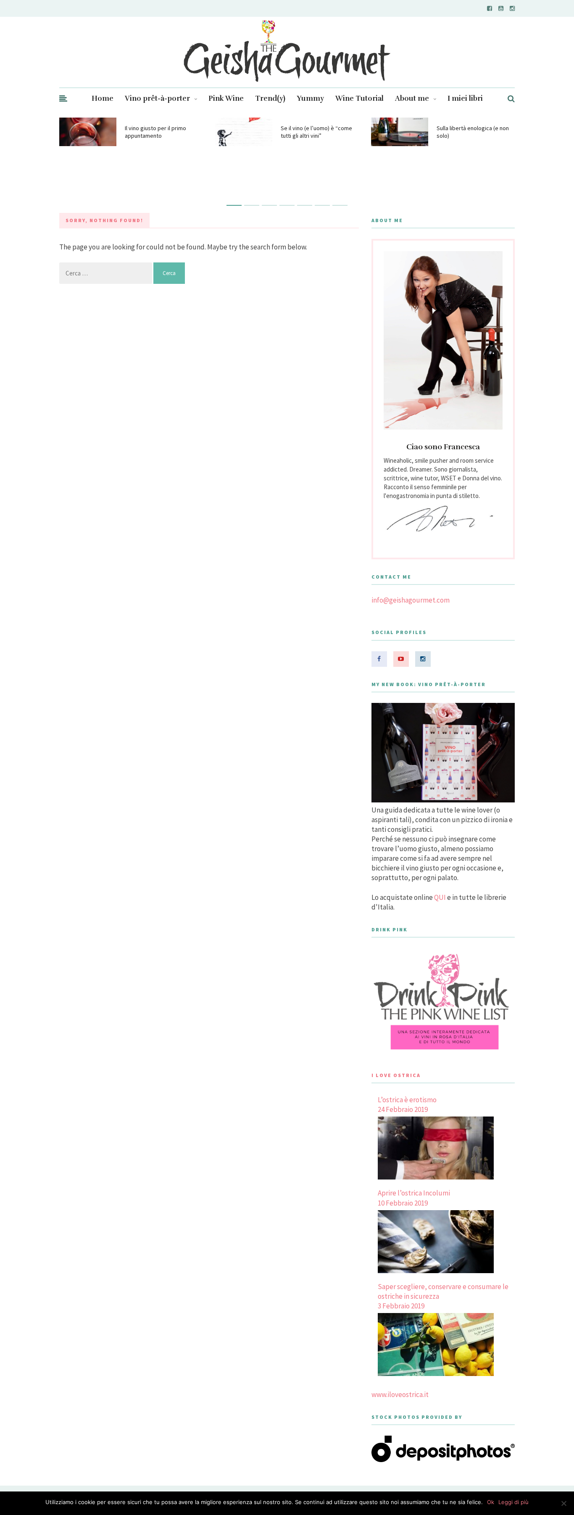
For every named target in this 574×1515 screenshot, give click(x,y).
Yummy (310, 98)
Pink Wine (226, 98)
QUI (440, 897)
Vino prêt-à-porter (157, 98)
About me (412, 98)
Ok (490, 1502)
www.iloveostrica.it (400, 1394)
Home (102, 98)
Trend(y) (270, 98)
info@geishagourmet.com (410, 600)
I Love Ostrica (396, 1075)
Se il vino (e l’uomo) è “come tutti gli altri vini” (316, 131)
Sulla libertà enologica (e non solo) (473, 131)
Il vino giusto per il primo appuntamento (155, 131)
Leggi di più (513, 1502)
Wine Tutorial (359, 98)
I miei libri (465, 98)
